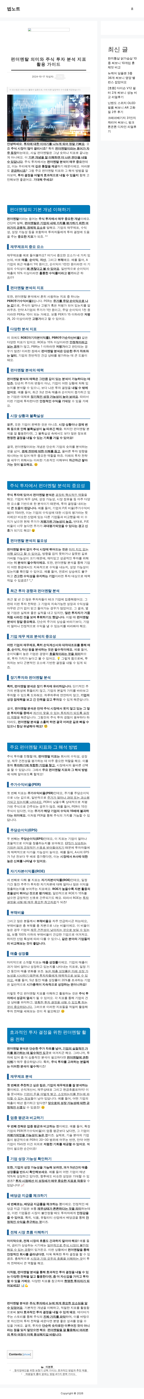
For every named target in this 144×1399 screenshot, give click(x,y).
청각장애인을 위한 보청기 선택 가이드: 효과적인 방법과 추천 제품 (50, 1370)
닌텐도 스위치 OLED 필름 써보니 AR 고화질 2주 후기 (121, 107)
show (26, 1354)
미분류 (49, 1366)
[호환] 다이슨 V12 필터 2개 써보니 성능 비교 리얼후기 (122, 92)
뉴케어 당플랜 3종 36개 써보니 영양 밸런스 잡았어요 (121, 78)
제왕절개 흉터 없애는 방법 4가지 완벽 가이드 (50, 1374)
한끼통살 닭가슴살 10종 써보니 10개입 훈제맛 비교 (122, 63)
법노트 (13, 8)
